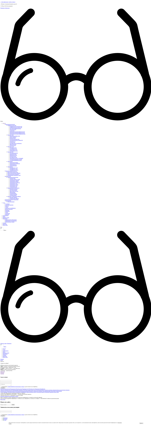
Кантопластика (13, 129)
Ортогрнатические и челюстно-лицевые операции (46, 390)
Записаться (7, 8)
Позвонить (2, 8)
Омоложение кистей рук (15, 182)
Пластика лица (11, 134)
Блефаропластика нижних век (16, 127)
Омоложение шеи (13, 186)
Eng (1, 227)
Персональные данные (9, 221)
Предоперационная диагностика (11, 199)
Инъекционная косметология (13, 187)
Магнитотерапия (11, 201)
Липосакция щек (13, 165)
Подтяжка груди (13, 147)
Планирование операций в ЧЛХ (14, 175)
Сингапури (12, 130)
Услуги (4, 123)
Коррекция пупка (13, 155)
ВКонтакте (2, 371)
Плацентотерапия (13, 194)
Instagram (2, 372)
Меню (5, 346)
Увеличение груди (13, 149)
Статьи (6, 207)
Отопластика (12, 142)
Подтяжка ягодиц (13, 157)
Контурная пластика (14, 191)
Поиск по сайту (3, 343)
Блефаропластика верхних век (16, 126)
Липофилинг (10, 166)
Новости (7, 205)
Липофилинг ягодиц (14, 169)
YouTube (2, 373)
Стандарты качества (9, 204)
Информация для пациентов (11, 220)
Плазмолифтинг (13, 193)
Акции (6, 212)
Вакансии (7, 214)
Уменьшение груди (14, 150)
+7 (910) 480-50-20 (4, 2)
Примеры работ (6, 217)
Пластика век (13, 388)
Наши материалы (30, 392)
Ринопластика (13, 138)
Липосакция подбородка (15, 163)
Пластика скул (13, 145)
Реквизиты (7, 211)
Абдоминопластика (14, 152)
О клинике (7, 203)
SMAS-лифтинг (13, 137)
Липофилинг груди (14, 167)
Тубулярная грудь (13, 148)
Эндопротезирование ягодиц (16, 160)
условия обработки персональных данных (15, 386)
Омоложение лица (13, 183)
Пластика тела (10, 151)
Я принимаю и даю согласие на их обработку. (20, 386)
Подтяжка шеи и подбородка (16, 143)
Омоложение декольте (14, 180)
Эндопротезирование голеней (16, 159)
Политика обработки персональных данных (9, 396)
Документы (7, 213)
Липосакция (10, 161)
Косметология (8, 176)
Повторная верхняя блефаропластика (17, 131)
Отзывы (4, 222)
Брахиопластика (13, 154)
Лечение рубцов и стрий (15, 179)
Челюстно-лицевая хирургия (11, 170)
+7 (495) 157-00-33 (11, 2)
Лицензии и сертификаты (10, 208)
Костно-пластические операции (14, 173)
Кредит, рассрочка (9, 209)
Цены (4, 216)
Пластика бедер (13, 156)
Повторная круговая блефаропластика (17, 133)
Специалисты (5, 215)
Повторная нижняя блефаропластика (17, 132)
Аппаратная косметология (13, 177)
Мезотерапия (12, 192)
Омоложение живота (14, 181)
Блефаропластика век (12, 125)
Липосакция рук (13, 164)
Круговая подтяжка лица (15, 136)
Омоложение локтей (14, 184)
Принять (141, 423)
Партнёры (7, 210)
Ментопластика (13, 144)
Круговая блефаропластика (15, 128)
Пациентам (5, 218)
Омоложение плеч (13, 185)
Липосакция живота (14, 162)
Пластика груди (11, 146)
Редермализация (13, 195)
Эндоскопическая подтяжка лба (16, 140)
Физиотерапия (8, 200)
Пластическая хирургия (10, 124)
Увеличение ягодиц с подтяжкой (16, 158)
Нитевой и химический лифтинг (14, 196)
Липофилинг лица (13, 168)
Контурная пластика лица (13, 172)
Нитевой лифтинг (13, 197)
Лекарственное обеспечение (11, 219)
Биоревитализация (13, 189)
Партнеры (47, 392)
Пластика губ (12, 141)
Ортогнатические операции (13, 174)
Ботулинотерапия (13, 190)
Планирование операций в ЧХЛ (18, 390)
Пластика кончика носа (14, 139)
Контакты (5, 224)
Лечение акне (12, 178)
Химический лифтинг (14, 198)
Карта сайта (5, 225)
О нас (4, 202)
